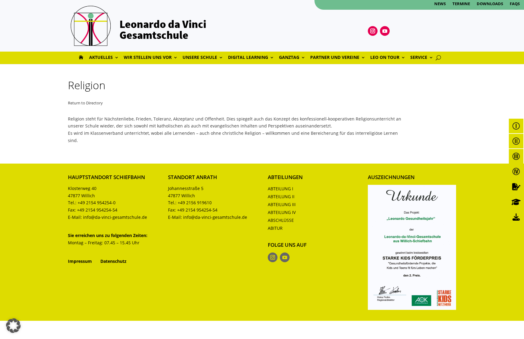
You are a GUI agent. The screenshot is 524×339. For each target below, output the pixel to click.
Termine (461, 4)
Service (418, 57)
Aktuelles (101, 57)
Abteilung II (281, 196)
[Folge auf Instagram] (373, 31)
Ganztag (289, 57)
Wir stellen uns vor (148, 57)
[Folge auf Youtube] (385, 31)
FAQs (515, 4)
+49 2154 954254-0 (97, 202)
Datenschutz (113, 261)
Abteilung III (282, 204)
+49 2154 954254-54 (97, 210)
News (440, 4)
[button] (13, 325)
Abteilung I (280, 189)
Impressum (80, 261)
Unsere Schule (200, 57)
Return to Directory (85, 103)
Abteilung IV (282, 212)
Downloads (490, 4)
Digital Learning (248, 57)
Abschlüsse (281, 220)
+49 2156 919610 (195, 202)
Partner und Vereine (334, 57)
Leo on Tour (384, 57)
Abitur (275, 228)
